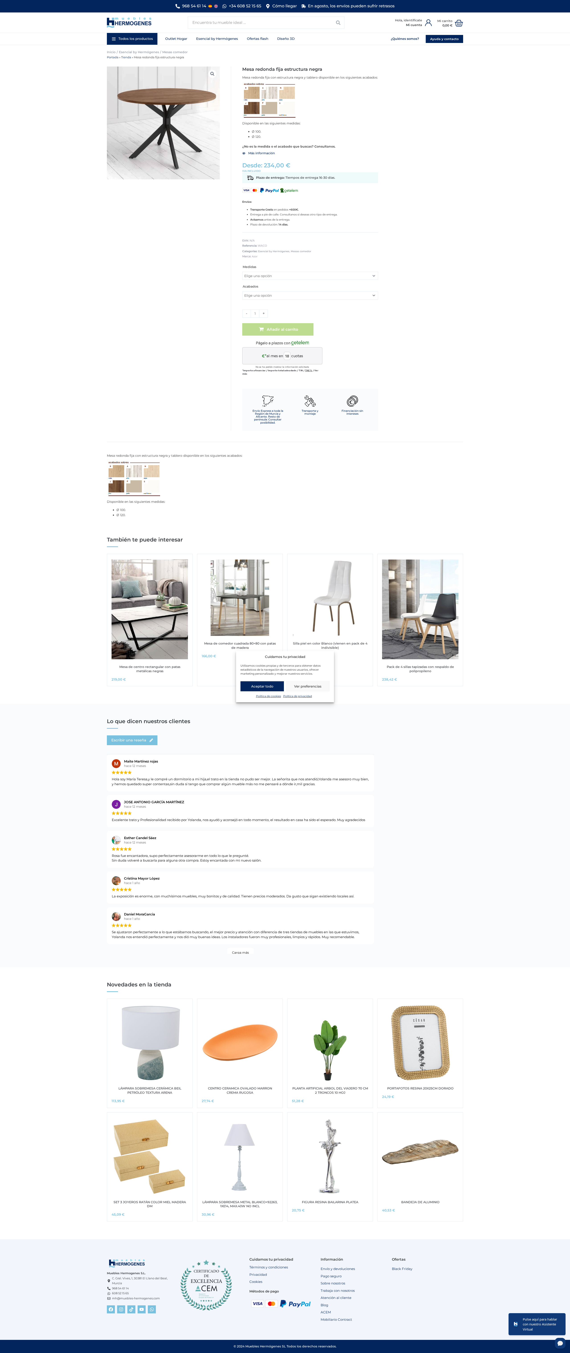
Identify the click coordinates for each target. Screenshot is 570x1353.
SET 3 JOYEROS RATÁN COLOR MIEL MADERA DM (150, 1204)
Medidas (249, 267)
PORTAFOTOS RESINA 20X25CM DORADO (420, 1088)
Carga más (240, 953)
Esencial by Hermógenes (139, 52)
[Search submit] (338, 22)
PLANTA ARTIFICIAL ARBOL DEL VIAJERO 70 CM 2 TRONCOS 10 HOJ (330, 1090)
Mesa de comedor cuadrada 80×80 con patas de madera (240, 645)
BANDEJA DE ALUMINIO (420, 1202)
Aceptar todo (262, 686)
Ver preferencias (308, 686)
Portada (112, 57)
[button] (132, 39)
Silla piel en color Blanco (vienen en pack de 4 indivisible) (330, 645)
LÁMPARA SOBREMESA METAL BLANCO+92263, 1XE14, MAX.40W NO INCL (239, 1204)
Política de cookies (268, 696)
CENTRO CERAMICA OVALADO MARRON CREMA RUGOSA (240, 1090)
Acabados (250, 286)
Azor (254, 256)
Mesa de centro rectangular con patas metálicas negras (149, 669)
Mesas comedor (175, 52)
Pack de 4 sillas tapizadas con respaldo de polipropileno (420, 669)
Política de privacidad (297, 696)
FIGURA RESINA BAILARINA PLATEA (330, 1202)
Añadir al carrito (282, 329)
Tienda (126, 57)
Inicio (111, 52)
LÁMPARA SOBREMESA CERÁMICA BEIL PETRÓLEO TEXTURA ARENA (149, 1090)
